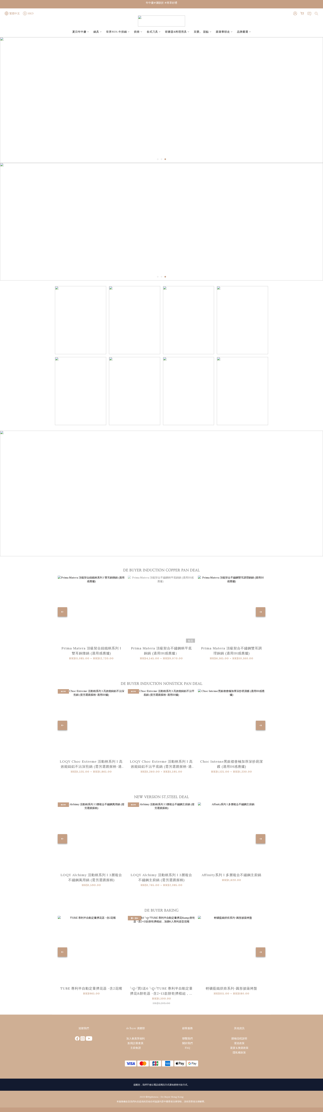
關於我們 (187, 1043)
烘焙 (137, 31)
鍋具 (96, 31)
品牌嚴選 (242, 31)
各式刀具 (152, 31)
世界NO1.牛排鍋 (116, 31)
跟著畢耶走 (223, 31)
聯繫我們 (187, 1038)
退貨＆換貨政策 (239, 1047)
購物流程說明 (239, 1038)
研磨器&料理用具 (176, 31)
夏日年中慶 (79, 31)
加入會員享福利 (135, 1038)
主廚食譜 (135, 1047)
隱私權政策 (239, 1052)
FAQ (187, 1047)
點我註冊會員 (135, 1043)
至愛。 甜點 (201, 31)
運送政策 (239, 1043)
